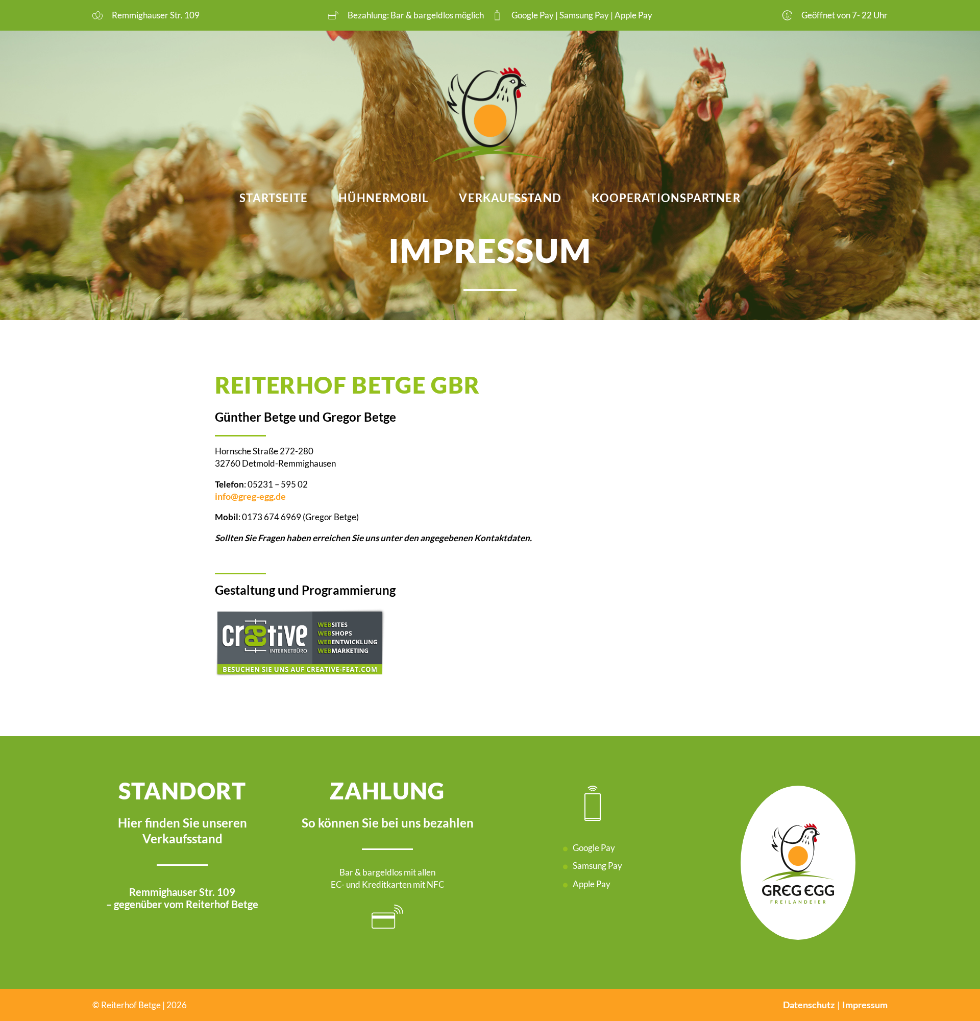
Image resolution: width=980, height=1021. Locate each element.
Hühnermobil (383, 198)
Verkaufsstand (509, 198)
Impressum (865, 1005)
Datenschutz (809, 1005)
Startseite (273, 198)
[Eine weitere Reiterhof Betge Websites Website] (490, 116)
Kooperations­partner (666, 198)
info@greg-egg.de (250, 496)
